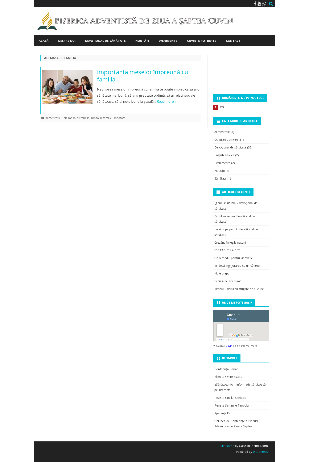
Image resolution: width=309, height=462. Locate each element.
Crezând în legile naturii (230, 242)
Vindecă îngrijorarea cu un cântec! (237, 266)
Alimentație (53, 118)
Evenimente (167, 41)
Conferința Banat (226, 369)
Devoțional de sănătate (230, 147)
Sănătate (220, 178)
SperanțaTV (222, 413)
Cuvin (229, 345)
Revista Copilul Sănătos (230, 398)
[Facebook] (255, 4)
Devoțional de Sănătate (105, 41)
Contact (233, 41)
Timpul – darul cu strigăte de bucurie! (239, 289)
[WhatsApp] (264, 4)
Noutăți (142, 41)
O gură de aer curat (227, 281)
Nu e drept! (222, 273)
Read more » (166, 101)
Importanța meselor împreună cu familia (142, 75)
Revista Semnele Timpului (231, 405)
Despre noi (66, 41)
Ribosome (227, 446)
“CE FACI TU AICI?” (227, 250)
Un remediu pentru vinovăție (233, 258)
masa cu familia (79, 118)
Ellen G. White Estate (228, 377)
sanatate (119, 118)
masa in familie (101, 118)
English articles (224, 155)
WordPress (260, 452)
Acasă (44, 41)
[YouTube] (259, 4)
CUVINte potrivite (201, 41)
